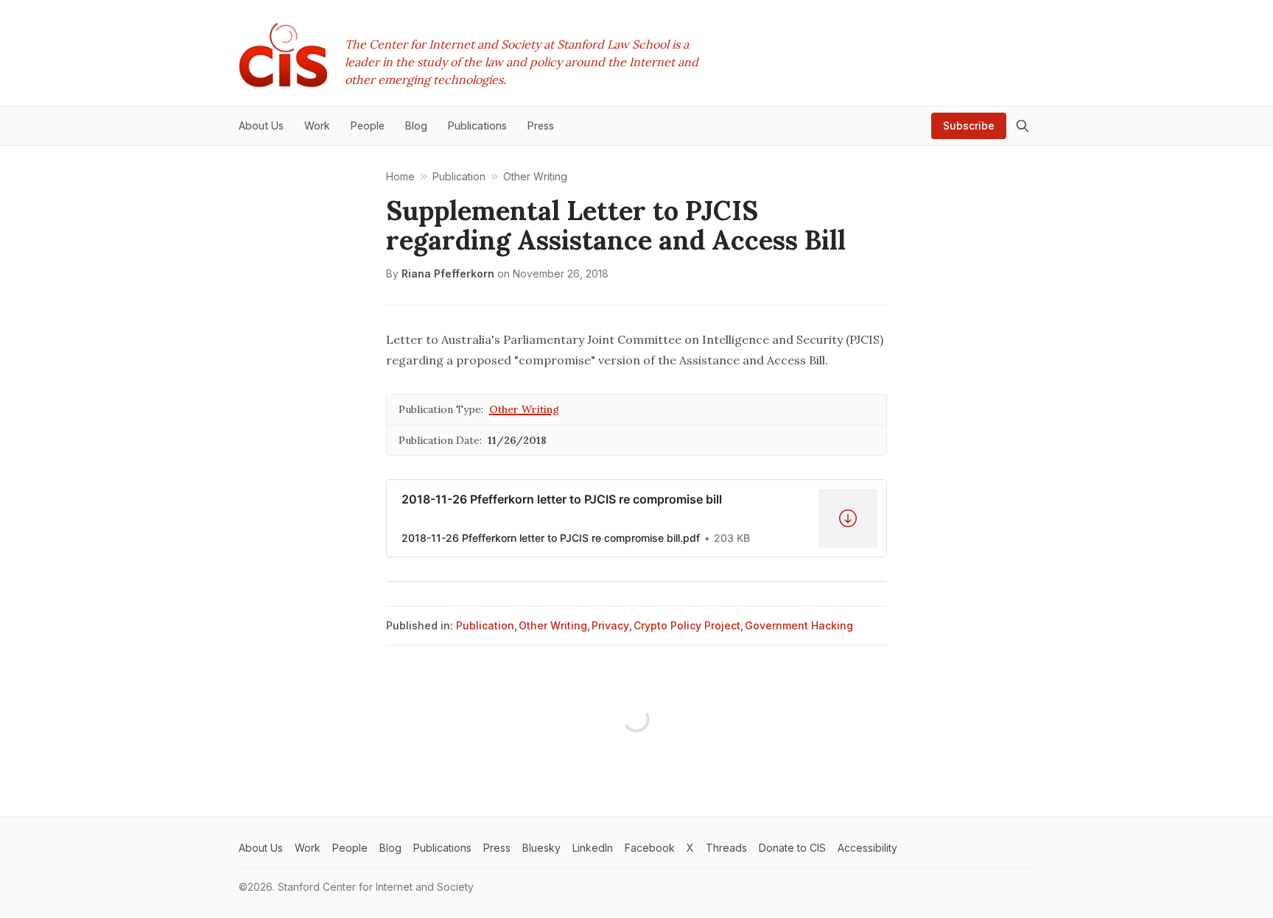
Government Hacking (799, 625)
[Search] (1022, 126)
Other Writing (524, 409)
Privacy (610, 625)
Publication (485, 625)
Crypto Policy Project (687, 625)
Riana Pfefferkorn (447, 273)
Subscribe (969, 125)
